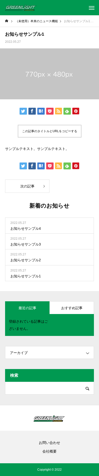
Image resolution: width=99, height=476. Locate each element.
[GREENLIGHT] (21, 7)
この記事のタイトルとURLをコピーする (49, 131)
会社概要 (49, 451)
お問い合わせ (49, 442)
